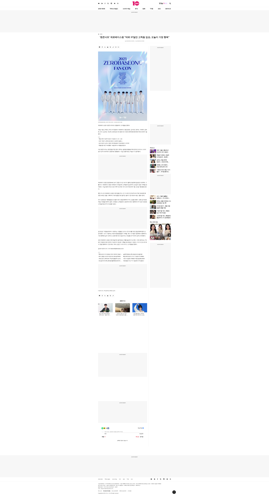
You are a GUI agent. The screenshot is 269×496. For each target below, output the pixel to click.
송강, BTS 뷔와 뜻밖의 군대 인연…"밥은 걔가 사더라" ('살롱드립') (104, 315)
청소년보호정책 (115, 490)
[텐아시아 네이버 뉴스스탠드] (114, 3)
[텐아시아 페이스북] (157, 479)
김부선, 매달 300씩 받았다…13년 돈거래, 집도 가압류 (162, 161)
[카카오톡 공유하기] (99, 47)
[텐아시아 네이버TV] (102, 3)
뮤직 (136, 8)
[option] (160, 230)
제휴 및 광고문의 (122, 490)
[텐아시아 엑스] (108, 3)
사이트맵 (129, 490)
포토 (159, 8)
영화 (143, 8)
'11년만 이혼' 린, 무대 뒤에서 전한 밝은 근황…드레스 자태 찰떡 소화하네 (121, 315)
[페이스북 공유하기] (102, 47)
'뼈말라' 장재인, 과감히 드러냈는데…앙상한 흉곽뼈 (163, 157)
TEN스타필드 (114, 8)
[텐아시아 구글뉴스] (117, 3)
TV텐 (151, 8)
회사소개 (100, 490)
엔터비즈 (168, 8)
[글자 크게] (115, 47)
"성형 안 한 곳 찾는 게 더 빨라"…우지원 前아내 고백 (163, 171)
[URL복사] (113, 47)
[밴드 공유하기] (110, 47)
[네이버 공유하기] (107, 47)
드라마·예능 (126, 8)
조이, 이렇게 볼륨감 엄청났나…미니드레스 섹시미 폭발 (163, 198)
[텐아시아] (136, 3)
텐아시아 (105, 493)
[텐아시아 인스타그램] (111, 3)
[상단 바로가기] (174, 492)
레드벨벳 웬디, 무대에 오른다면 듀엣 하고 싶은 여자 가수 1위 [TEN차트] (138, 315)
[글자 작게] (118, 47)
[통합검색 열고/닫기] (170, 3)
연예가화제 (101, 8)
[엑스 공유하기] (105, 47)
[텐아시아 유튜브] (98, 3)
